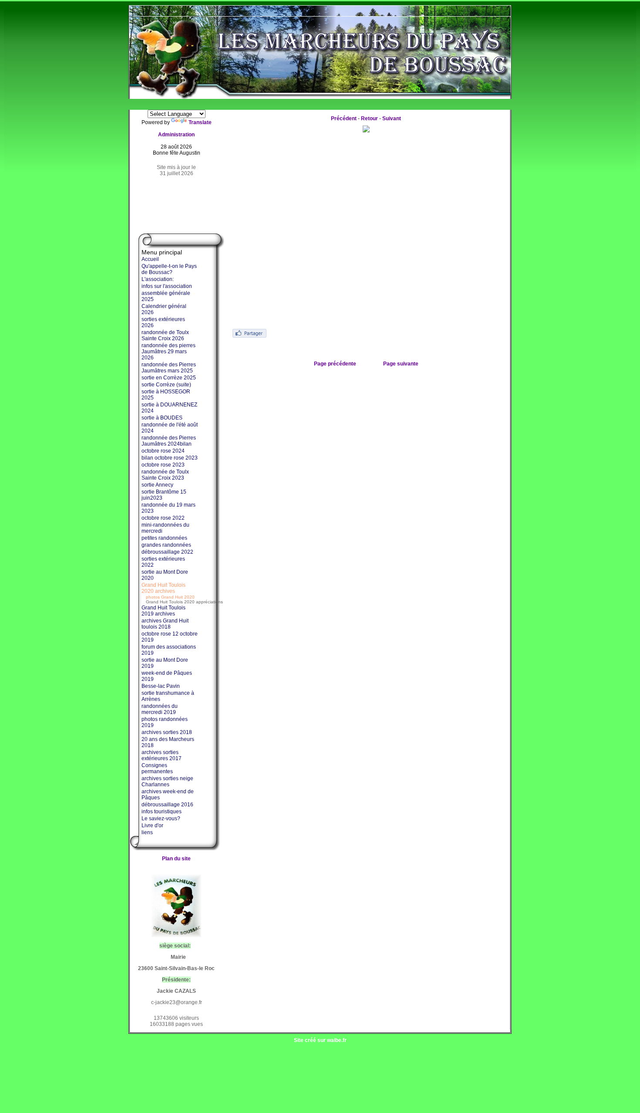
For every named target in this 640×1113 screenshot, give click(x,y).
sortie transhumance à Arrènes (167, 696)
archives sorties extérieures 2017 (161, 755)
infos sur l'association (166, 286)
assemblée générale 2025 (165, 296)
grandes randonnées (166, 545)
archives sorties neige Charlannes (167, 781)
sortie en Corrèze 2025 (168, 378)
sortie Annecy (157, 485)
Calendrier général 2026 (163, 309)
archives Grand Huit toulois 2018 (165, 624)
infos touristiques (161, 812)
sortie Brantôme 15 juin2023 (163, 495)
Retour (369, 118)
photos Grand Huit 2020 (170, 597)
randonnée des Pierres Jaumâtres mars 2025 (168, 368)
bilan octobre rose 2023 (169, 458)
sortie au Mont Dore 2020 (164, 575)
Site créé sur (320, 1040)
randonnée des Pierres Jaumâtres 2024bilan (168, 441)
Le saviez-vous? (160, 818)
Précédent (344, 118)
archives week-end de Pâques (167, 794)
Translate (200, 122)
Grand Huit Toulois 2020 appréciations (184, 601)
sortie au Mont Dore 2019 (164, 663)
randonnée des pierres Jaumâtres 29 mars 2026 (168, 351)
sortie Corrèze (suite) (166, 385)
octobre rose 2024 (163, 451)
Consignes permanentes (157, 768)
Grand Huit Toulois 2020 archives (163, 588)
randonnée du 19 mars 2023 (168, 508)
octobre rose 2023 (163, 465)
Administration (176, 135)
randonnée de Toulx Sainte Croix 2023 (165, 475)
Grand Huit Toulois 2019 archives (163, 611)
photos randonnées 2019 (164, 722)
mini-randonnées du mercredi (165, 528)
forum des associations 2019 (168, 650)
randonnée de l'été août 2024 (169, 428)
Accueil (150, 259)
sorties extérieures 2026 (163, 322)
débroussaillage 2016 (167, 805)
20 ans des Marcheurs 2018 (167, 742)
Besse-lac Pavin (160, 686)
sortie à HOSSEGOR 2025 (165, 395)
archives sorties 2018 (166, 732)
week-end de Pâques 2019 (166, 676)
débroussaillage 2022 (167, 552)
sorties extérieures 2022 (163, 562)
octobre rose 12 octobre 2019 (169, 637)
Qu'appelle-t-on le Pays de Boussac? (169, 269)
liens (147, 832)
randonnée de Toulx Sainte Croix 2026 (165, 335)
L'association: (157, 279)
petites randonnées (164, 538)
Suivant (391, 118)
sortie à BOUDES (161, 418)
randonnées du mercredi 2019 (159, 709)
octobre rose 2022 (163, 518)
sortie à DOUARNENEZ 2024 (169, 408)
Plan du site (176, 859)
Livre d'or (152, 825)
